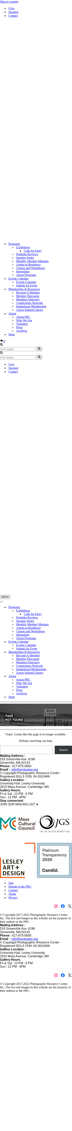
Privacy (13, 897)
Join (10, 883)
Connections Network (29, 303)
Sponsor (13, 12)
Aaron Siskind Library (29, 309)
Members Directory (28, 299)
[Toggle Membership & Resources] (67, 652)
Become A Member (28, 292)
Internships (22, 271)
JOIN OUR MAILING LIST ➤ (19, 804)
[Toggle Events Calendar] (67, 641)
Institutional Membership (31, 306)
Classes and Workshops (30, 268)
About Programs (26, 275)
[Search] (1, 344)
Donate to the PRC (19, 886)
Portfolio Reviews (27, 254)
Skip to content (9, 1)
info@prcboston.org (24, 769)
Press (19, 327)
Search (63, 749)
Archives (21, 330)
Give (11, 8)
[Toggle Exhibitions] (67, 610)
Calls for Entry (33, 250)
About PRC (23, 317)
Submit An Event (26, 285)
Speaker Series (25, 257)
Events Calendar (26, 282)
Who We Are (24, 320)
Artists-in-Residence (28, 264)
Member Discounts (27, 296)
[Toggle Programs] (67, 607)
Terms (12, 893)
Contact (13, 15)
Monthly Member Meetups (32, 261)
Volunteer (22, 323)
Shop (11, 334)
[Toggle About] (67, 676)
